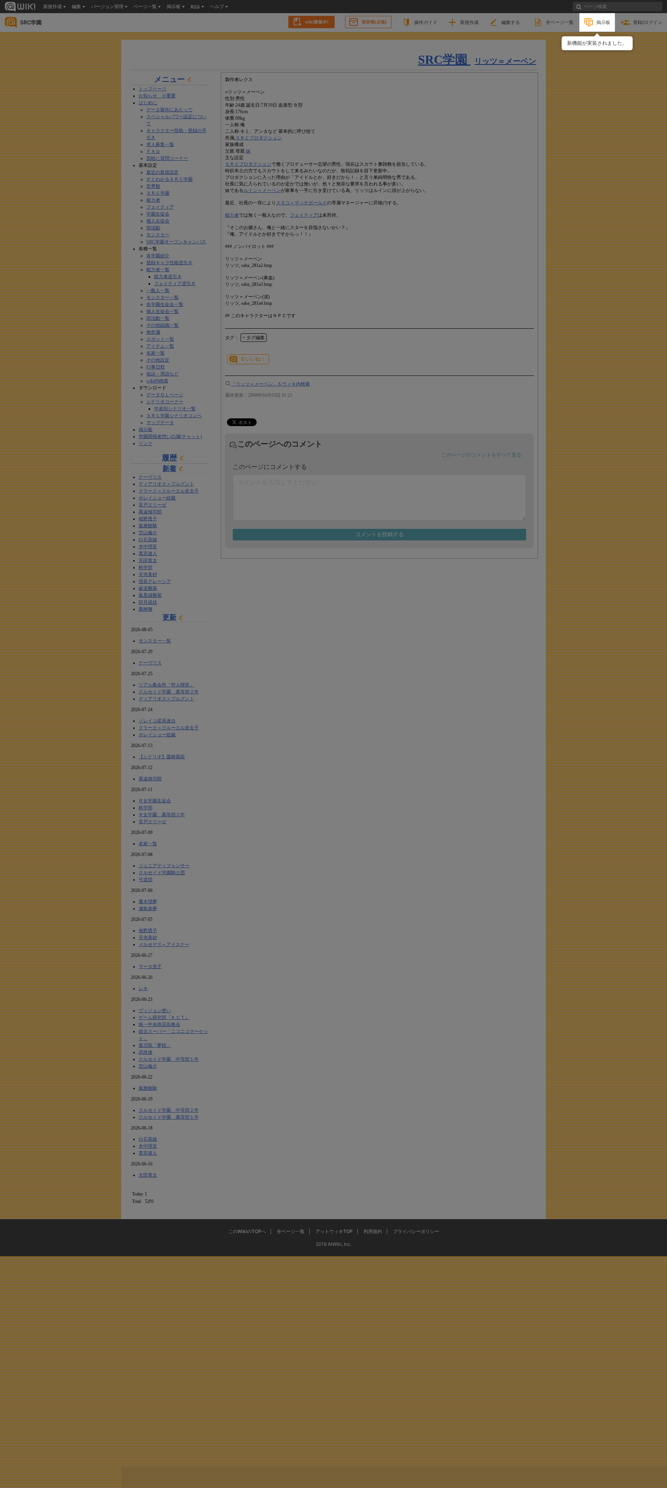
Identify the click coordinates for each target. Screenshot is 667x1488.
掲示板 (603, 22)
